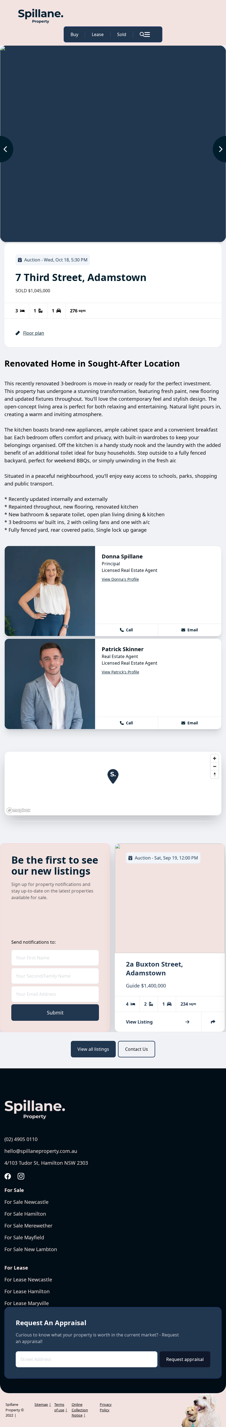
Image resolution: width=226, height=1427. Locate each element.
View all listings (93, 1049)
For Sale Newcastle (26, 1202)
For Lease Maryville (26, 1303)
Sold (121, 34)
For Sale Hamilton (25, 1213)
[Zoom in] (215, 758)
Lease (98, 34)
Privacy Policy (106, 1407)
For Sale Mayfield (24, 1237)
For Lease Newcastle (28, 1279)
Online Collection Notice (80, 1410)
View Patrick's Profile (120, 672)
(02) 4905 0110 (20, 1139)
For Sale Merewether (28, 1225)
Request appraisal (185, 1359)
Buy (74, 34)
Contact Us (136, 1049)
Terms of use (59, 1407)
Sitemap (41, 1404)
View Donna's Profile (120, 579)
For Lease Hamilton (27, 1291)
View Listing (139, 1022)
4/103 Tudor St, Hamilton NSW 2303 (46, 1162)
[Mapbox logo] (18, 810)
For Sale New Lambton (30, 1249)
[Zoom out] (215, 766)
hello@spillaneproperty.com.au (40, 1151)
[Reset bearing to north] (215, 774)
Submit (55, 1012)
